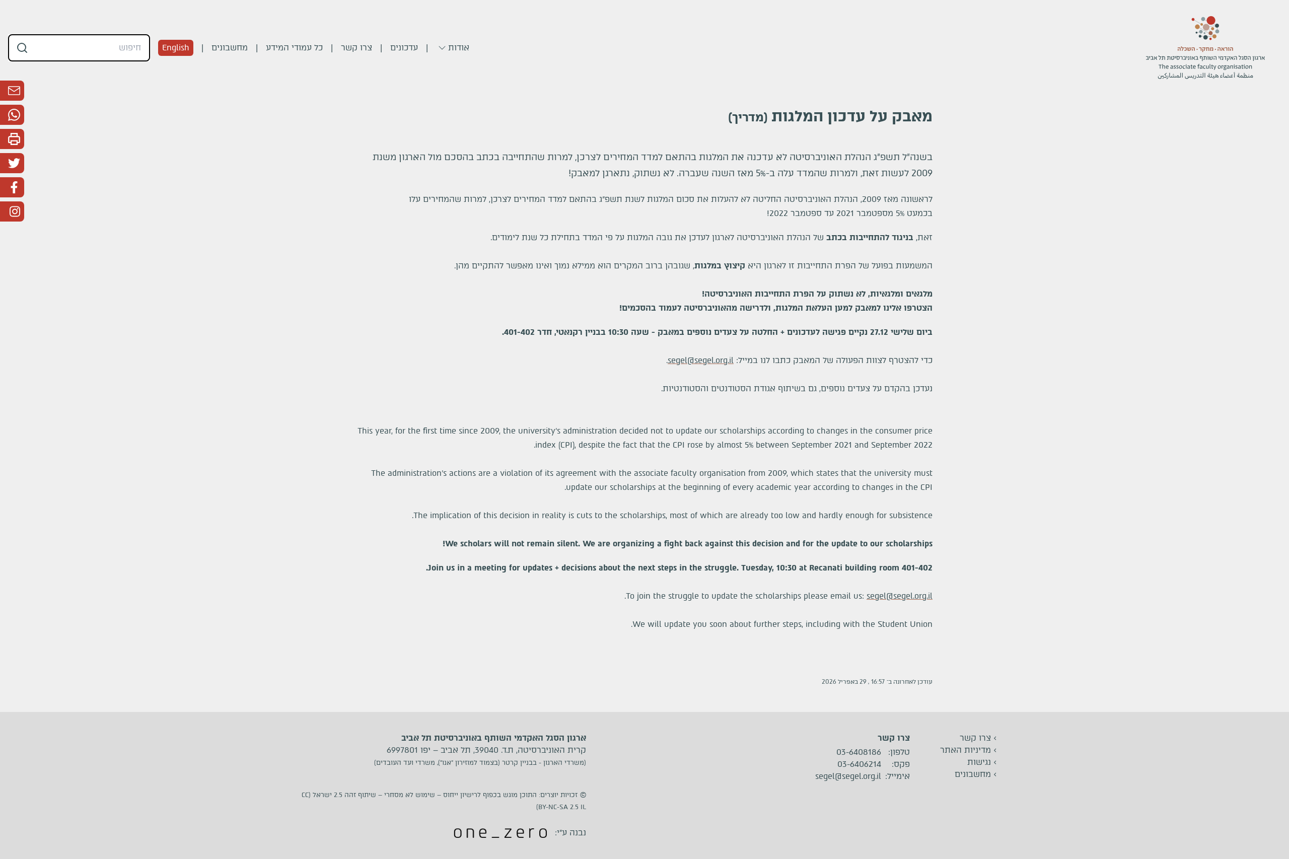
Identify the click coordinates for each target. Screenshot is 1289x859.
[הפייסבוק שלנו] (12, 187)
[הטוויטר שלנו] (12, 163)
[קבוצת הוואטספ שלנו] (12, 115)
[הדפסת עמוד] (12, 139)
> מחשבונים (976, 774)
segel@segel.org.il (701, 360)
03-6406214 (859, 764)
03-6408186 (858, 752)
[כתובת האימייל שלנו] (12, 91)
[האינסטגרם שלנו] (12, 211)
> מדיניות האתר (968, 750)
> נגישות (982, 762)
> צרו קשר (978, 738)
